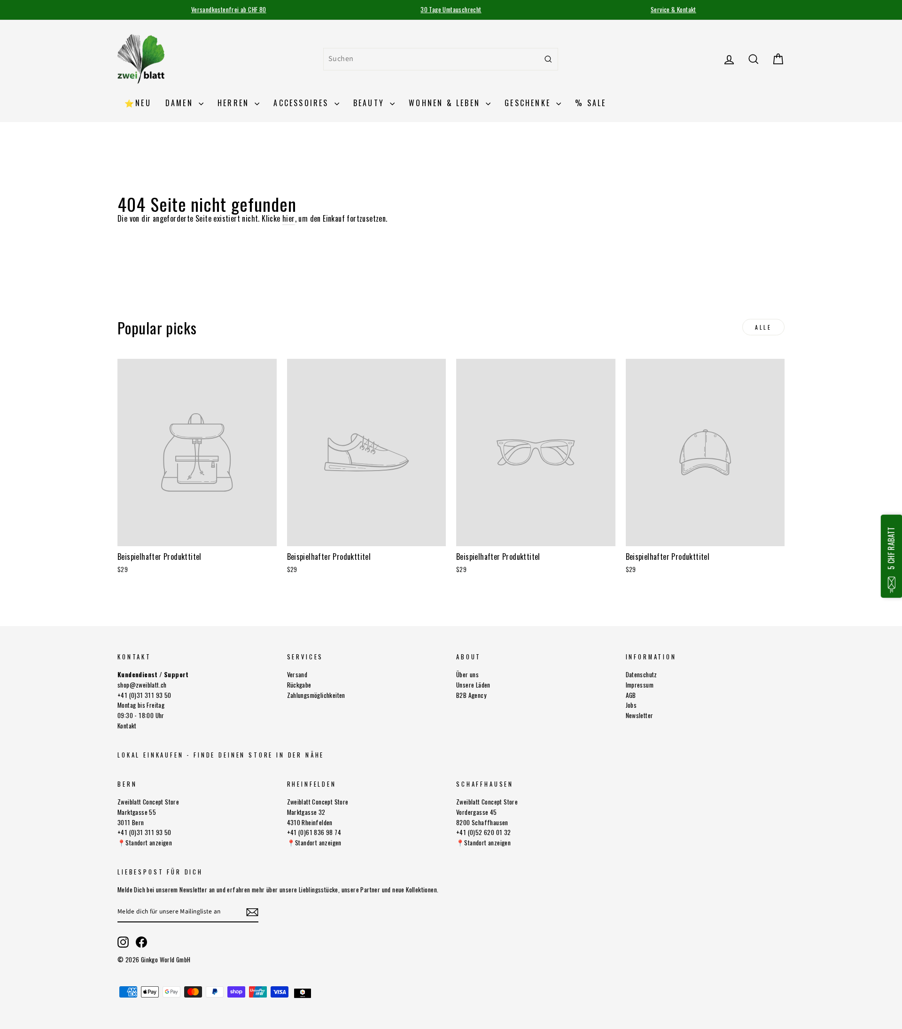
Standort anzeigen (148, 842)
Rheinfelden (311, 784)
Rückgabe (299, 684)
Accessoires (302, 102)
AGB (631, 695)
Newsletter (639, 715)
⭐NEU (137, 102)
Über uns (467, 674)
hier (288, 218)
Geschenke (529, 102)
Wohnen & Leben (446, 102)
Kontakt (127, 725)
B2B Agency (471, 695)
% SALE (590, 102)
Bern (127, 784)
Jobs (631, 705)
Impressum (640, 684)
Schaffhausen (484, 784)
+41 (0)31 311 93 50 (144, 695)
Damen (180, 102)
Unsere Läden (473, 684)
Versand (297, 674)
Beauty (370, 102)
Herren (235, 102)
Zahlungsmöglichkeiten (316, 695)
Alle (763, 327)
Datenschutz (641, 674)
